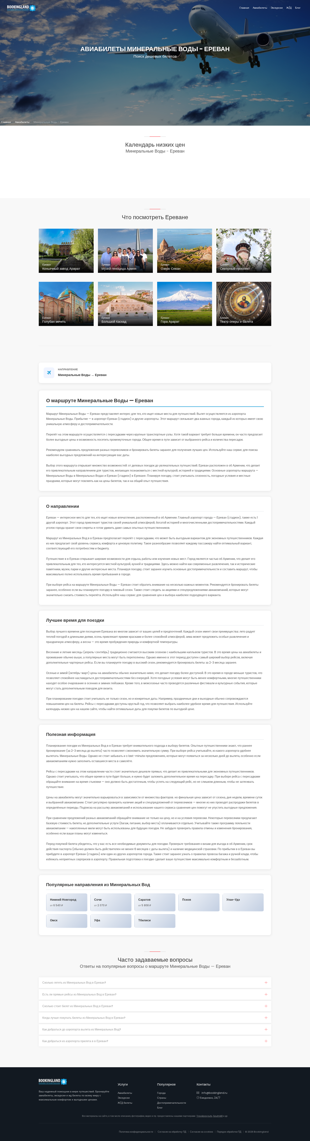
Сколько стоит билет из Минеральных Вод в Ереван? (77, 1006)
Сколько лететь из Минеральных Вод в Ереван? (74, 982)
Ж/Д (289, 8)
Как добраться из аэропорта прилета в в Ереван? (75, 1041)
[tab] (155, 982)
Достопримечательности (171, 1103)
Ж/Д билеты (125, 1103)
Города (161, 1093)
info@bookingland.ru (214, 1093)
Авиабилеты (260, 8)
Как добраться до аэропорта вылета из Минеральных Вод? (81, 1029)
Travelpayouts (204, 1115)
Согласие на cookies (201, 1131)
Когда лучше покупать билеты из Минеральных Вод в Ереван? (83, 1017)
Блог (297, 8)
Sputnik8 (218, 1115)
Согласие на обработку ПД (172, 1131)
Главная (244, 8)
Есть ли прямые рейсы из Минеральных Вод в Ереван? (79, 994)
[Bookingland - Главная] (55, 1082)
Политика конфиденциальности (136, 1131)
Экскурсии (277, 8)
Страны (161, 1098)
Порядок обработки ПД (229, 1131)
